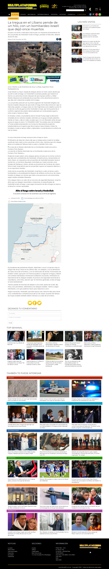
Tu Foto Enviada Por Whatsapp (41, 555)
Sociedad (62, 14)
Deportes (54, 14)
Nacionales (32, 14)
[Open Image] (23, 153)
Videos (34, 549)
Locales (23, 14)
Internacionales (43, 14)
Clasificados (81, 14)
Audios (34, 548)
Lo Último (15, 14)
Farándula (71, 14)
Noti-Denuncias (36, 553)
